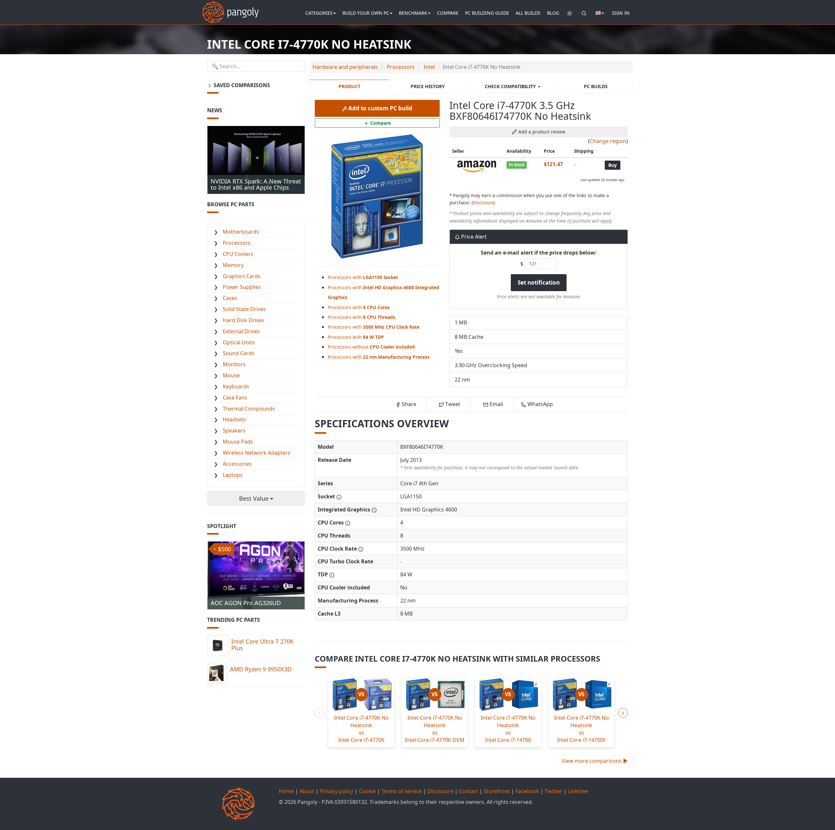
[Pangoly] (230, 8)
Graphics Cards (242, 276)
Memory (233, 265)
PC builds (596, 86)
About (306, 791)
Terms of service (401, 791)
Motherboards (241, 231)
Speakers (234, 430)
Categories (319, 13)
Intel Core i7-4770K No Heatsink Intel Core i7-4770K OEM (434, 729)
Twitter (553, 791)
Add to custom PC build (379, 108)
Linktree (578, 791)
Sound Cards (238, 353)
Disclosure (483, 202)
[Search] (584, 13)
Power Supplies (242, 286)
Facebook (527, 791)
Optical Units (239, 342)
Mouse (231, 375)
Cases (230, 298)
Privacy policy (336, 791)
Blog (553, 13)
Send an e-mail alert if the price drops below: (539, 252)
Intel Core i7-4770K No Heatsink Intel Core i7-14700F (581, 729)
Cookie (367, 791)
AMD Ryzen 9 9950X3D (261, 669)
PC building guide (487, 13)
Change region (608, 141)
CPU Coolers (238, 254)
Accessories (237, 463)
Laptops (233, 474)
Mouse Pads (238, 441)
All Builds (528, 13)
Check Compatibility (511, 86)
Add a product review (541, 132)
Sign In (621, 13)
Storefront (497, 791)
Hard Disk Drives (243, 320)
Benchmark (413, 13)
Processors (236, 242)
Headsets (234, 419)
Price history (428, 86)
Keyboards (236, 386)
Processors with (363, 277)
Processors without (371, 347)
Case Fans (235, 397)
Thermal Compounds (249, 408)
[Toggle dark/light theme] (569, 13)
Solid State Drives (244, 309)
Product (349, 86)
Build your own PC (365, 13)
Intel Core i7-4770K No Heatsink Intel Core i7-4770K (361, 729)
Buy (612, 165)
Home (286, 791)
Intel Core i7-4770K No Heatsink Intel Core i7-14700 (508, 729)
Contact (468, 791)
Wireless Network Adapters (256, 452)
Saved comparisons (241, 85)
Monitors (234, 364)
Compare (448, 13)
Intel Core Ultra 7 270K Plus (262, 644)
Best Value (254, 498)
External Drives (241, 331)
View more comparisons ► (595, 760)
